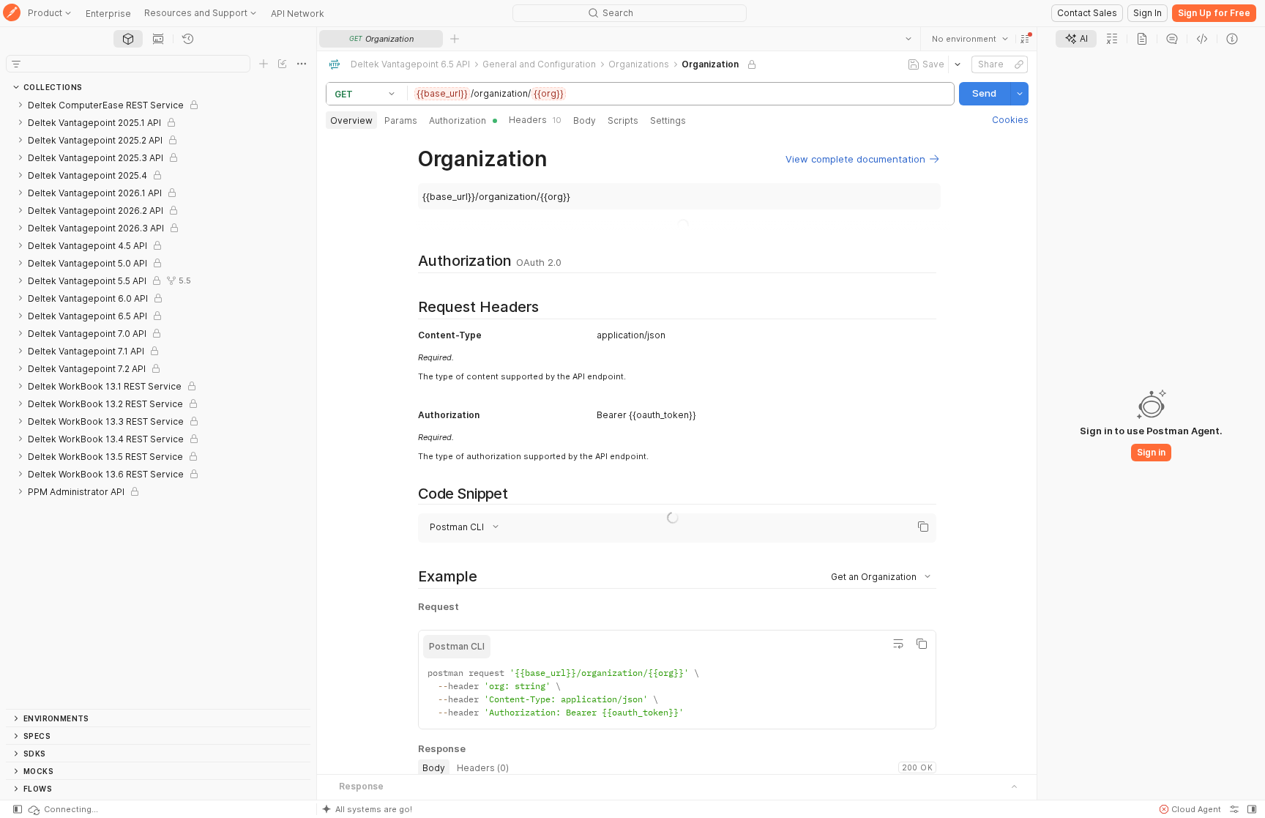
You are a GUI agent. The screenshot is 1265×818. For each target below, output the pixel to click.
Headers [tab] (535, 119)
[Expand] (20, 105)
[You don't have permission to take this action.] (454, 39)
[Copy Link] (1018, 64)
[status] (62, 809)
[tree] (158, 402)
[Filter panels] (16, 63)
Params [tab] (400, 120)
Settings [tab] (668, 120)
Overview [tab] (351, 120)
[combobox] (969, 39)
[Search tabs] (908, 39)
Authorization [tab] (457, 120)
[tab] (128, 39)
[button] (1024, 39)
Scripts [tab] (623, 120)
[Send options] (1019, 93)
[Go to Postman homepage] (11, 13)
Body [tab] (584, 120)
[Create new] (263, 63)
